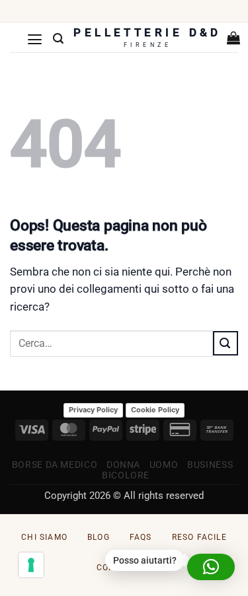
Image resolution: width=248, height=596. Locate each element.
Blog (98, 537)
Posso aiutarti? (145, 560)
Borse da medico (54, 464)
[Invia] (225, 343)
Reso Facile (199, 537)
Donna (123, 464)
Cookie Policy (155, 409)
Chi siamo (44, 537)
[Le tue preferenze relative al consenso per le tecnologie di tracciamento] (31, 564)
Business (210, 464)
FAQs (141, 537)
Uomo (164, 464)
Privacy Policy (93, 409)
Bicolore (125, 475)
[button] (35, 39)
